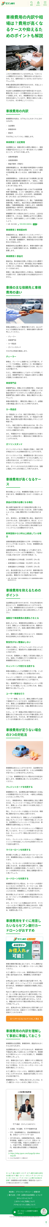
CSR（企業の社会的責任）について (29, 1195)
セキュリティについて (24, 1198)
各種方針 (37, 1192)
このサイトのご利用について (24, 1201)
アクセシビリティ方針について (24, 1204)
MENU (45, 3)
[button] (43, 1211)
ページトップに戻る (46, 1222)
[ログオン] (38, 3)
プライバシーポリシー (24, 1192)
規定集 (11, 1192)
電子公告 (12, 1195)
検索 (31, 3)
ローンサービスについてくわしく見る (24, 1019)
